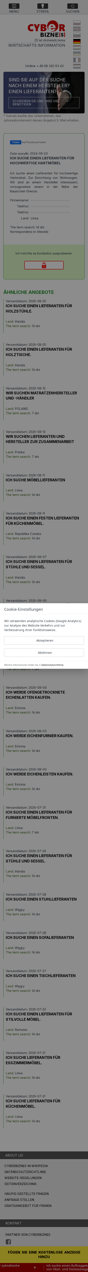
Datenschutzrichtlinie (52, 664)
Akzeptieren (44, 640)
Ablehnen (45, 653)
